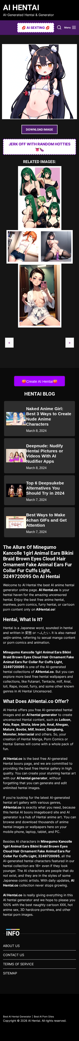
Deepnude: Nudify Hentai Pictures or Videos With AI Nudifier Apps (44, 453)
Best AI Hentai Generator (17, 1016)
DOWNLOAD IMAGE (39, 129)
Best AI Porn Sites (44, 1016)
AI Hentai (21, 7)
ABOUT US (11, 946)
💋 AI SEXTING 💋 (36, 28)
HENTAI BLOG (39, 394)
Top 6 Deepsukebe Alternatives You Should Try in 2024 (45, 488)
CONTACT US (13, 955)
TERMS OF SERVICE (18, 964)
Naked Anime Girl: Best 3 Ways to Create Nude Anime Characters (48, 416)
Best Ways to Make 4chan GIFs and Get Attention (46, 519)
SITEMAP (10, 973)
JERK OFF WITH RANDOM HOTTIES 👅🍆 (39, 147)
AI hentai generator (41, 715)
